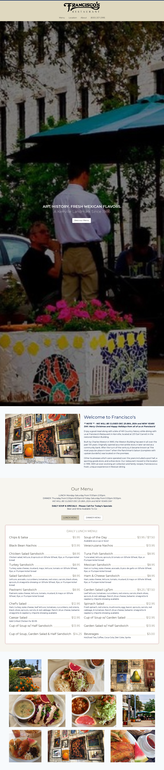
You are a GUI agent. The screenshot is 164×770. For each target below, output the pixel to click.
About (84, 18)
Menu (62, 18)
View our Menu (81, 220)
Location (73, 18)
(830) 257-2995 (98, 18)
